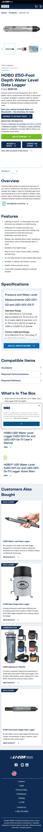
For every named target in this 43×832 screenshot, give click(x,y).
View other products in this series (14, 151)
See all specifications (19, 346)
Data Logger (8, 502)
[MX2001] (21, 530)
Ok (21, 423)
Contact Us (21, 807)
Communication (10, 628)
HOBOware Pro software (17, 124)
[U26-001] (21, 717)
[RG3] (21, 593)
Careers (21, 781)
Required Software (11, 380)
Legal (21, 785)
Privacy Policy (21, 790)
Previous (2, 49)
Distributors (21, 794)
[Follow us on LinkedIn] (26, 764)
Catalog (21, 798)
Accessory (6, 367)
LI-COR (21, 802)
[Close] (39, 405)
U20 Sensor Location (16, 204)
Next (41, 49)
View (21, 436)
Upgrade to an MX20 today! (15, 116)
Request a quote (11, 145)
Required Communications (14, 374)
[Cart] (36, 6)
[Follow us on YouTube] (22, 764)
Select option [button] (19, 137)
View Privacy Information (21, 418)
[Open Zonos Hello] (15, 772)
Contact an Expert (32, 145)
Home (3, 13)
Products (13, 13)
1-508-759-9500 (21, 811)
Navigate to (5, 171)
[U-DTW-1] (21, 656)
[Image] (21, 1)
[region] (21, 416)
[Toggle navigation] (40, 6)
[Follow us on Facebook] (16, 764)
